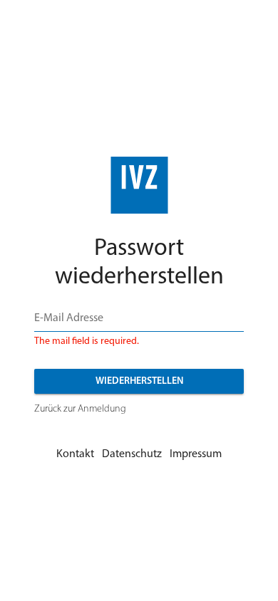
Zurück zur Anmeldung (80, 409)
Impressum (196, 454)
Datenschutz (132, 454)
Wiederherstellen (139, 381)
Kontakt (75, 454)
